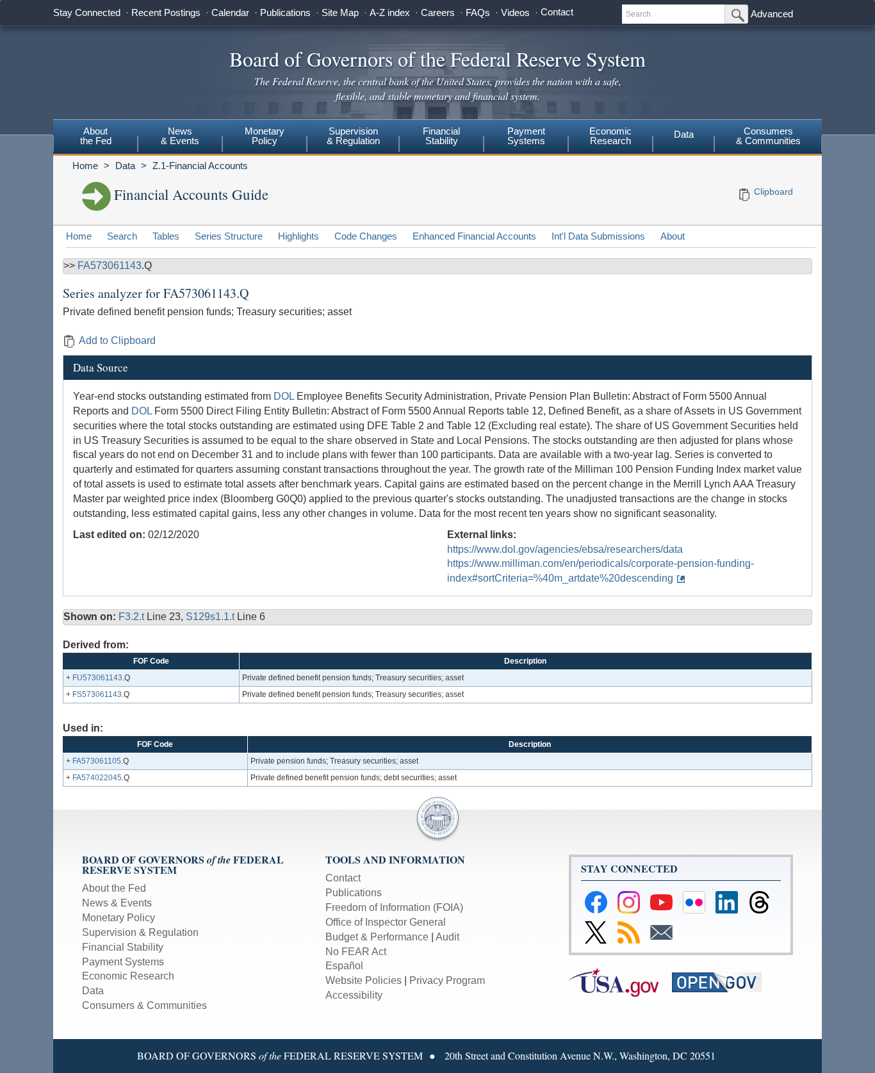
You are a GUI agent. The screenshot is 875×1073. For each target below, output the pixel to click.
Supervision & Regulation (140, 932)
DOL (284, 396)
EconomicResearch (610, 136)
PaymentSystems (526, 136)
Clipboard (773, 191)
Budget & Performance (377, 936)
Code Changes (365, 236)
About (672, 236)
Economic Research (128, 976)
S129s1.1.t (211, 616)
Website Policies (363, 980)
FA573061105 (96, 761)
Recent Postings (165, 12)
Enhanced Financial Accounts (474, 236)
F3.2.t (133, 616)
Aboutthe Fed (95, 136)
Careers (438, 12)
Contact (557, 11)
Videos (515, 12)
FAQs (478, 12)
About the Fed (114, 888)
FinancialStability (441, 136)
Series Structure (229, 236)
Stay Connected (86, 12)
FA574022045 (97, 777)
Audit (447, 936)
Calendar (230, 12)
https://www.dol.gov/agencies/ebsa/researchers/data (565, 549)
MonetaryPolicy (264, 136)
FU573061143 (97, 677)
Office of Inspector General (385, 922)
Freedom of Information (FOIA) (394, 907)
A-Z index (390, 12)
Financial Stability (122, 947)
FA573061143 (110, 265)
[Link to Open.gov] (722, 981)
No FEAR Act (355, 951)
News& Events (180, 136)
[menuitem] (95, 138)
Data (684, 134)
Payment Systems (123, 961)
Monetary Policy (118, 917)
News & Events (117, 902)
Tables (165, 236)
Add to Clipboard (117, 340)
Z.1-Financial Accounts (200, 165)
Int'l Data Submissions (598, 236)
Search (122, 236)
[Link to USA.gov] (620, 981)
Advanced (772, 13)
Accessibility (353, 995)
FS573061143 (97, 694)
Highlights (298, 236)
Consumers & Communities (768, 136)
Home (85, 165)
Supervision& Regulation (353, 136)
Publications (285, 12)
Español (344, 965)
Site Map (340, 12)
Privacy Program (447, 980)
